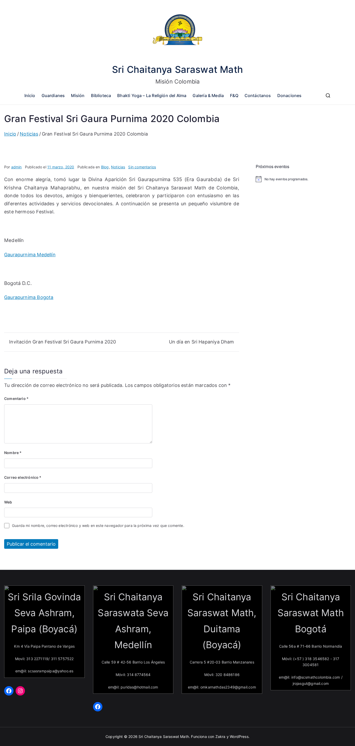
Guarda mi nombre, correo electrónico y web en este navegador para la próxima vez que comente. (98, 525)
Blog (105, 167)
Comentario (16, 398)
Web (8, 502)
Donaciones (289, 95)
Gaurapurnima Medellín (30, 254)
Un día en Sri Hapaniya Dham (201, 342)
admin (16, 167)
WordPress (239, 736)
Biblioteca (101, 95)
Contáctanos (258, 95)
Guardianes (53, 95)
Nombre (13, 452)
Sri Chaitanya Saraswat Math (177, 69)
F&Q (234, 95)
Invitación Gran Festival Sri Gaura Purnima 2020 (62, 342)
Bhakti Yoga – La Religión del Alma (151, 95)
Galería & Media (208, 95)
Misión (77, 95)
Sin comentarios (142, 167)
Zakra (220, 736)
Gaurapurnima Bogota (28, 297)
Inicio (29, 95)
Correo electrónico (23, 477)
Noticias (118, 167)
